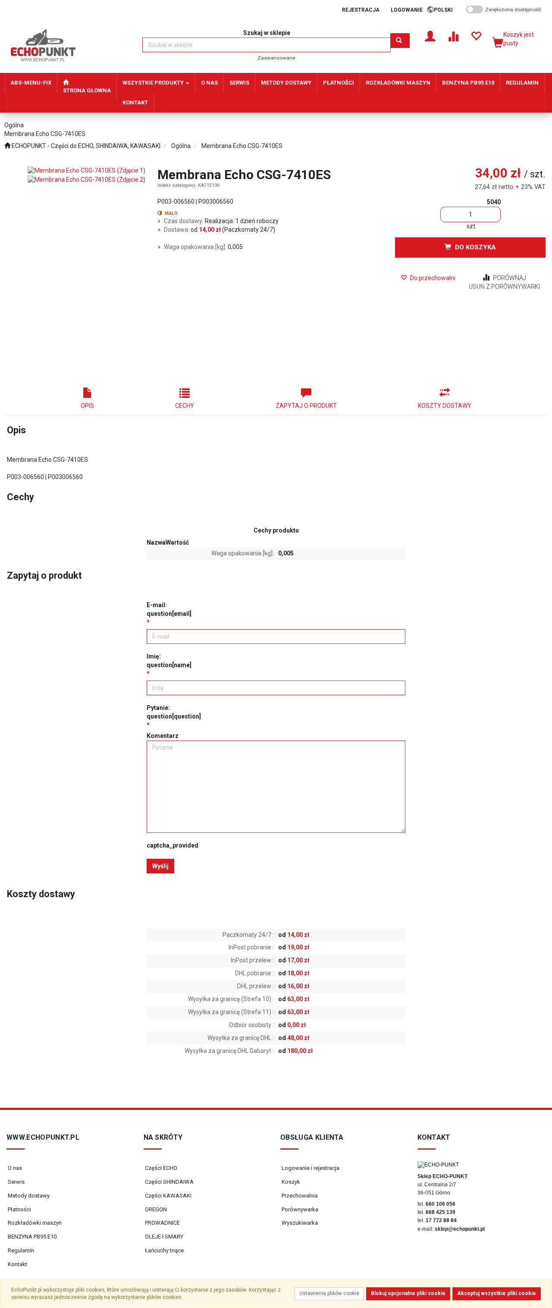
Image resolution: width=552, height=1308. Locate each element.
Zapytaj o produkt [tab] (306, 405)
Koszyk (290, 1182)
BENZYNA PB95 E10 (32, 1236)
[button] (446, 9)
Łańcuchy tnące (164, 1250)
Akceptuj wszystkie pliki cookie (496, 1293)
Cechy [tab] (184, 405)
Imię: (169, 660)
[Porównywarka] (453, 35)
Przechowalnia (299, 1195)
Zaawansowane (276, 58)
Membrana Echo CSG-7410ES (241, 145)
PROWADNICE (162, 1223)
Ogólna (181, 145)
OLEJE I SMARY (163, 1236)
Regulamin (21, 1250)
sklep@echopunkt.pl (460, 1229)
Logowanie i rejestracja (309, 1168)
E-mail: (169, 609)
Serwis (16, 1182)
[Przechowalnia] (476, 35)
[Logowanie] (430, 35)
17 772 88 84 (441, 1220)
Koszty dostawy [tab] (444, 405)
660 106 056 (440, 1204)
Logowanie (407, 10)
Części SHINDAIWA (169, 1182)
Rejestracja (361, 10)
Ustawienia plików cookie (329, 1293)
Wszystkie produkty (153, 82)
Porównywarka (299, 1209)
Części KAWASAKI (167, 1195)
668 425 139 (440, 1212)
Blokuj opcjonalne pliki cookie (408, 1293)
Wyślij (160, 866)
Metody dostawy (29, 1195)
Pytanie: (174, 712)
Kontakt (17, 1264)
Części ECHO (160, 1168)
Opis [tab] (87, 405)
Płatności (19, 1209)
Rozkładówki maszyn (35, 1223)
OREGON (155, 1209)
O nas (15, 1168)
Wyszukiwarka (299, 1223)
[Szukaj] (400, 40)
